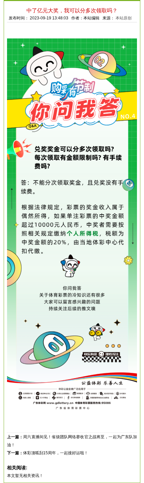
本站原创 (124, 18)
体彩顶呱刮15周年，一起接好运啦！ (55, 453)
